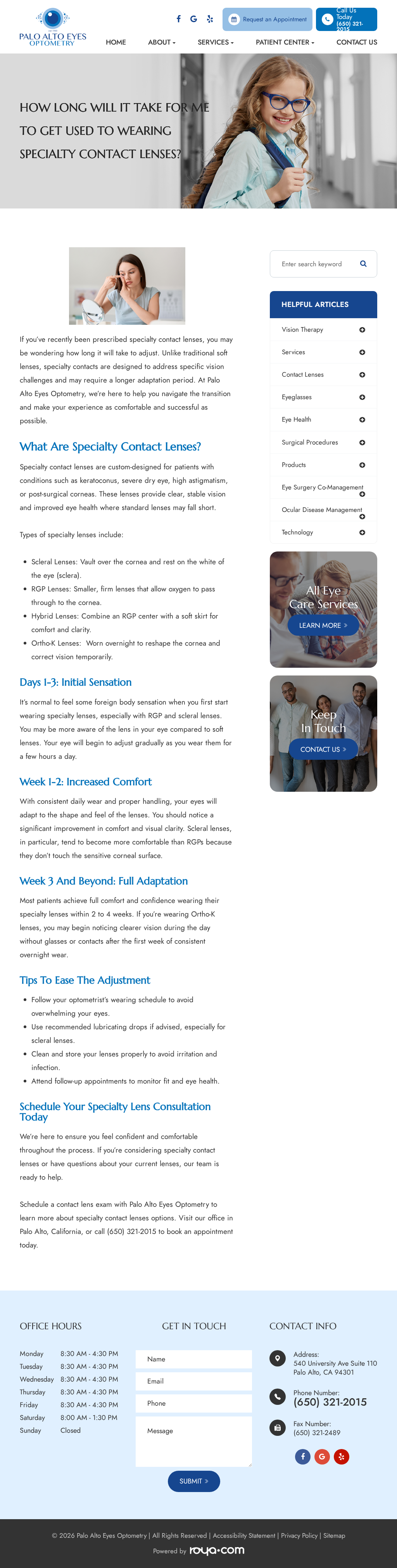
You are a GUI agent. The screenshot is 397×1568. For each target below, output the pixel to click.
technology (297, 532)
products (294, 464)
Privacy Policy (299, 1535)
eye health (296, 419)
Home (116, 42)
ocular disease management (322, 509)
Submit (191, 1481)
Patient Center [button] (282, 42)
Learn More (320, 625)
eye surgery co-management (322, 487)
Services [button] (213, 42)
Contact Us (357, 42)
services (293, 352)
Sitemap (334, 1535)
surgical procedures (310, 442)
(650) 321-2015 (330, 1401)
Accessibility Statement (244, 1535)
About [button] (159, 42)
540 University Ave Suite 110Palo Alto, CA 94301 (335, 1367)
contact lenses (303, 374)
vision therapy (302, 329)
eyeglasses (297, 396)
